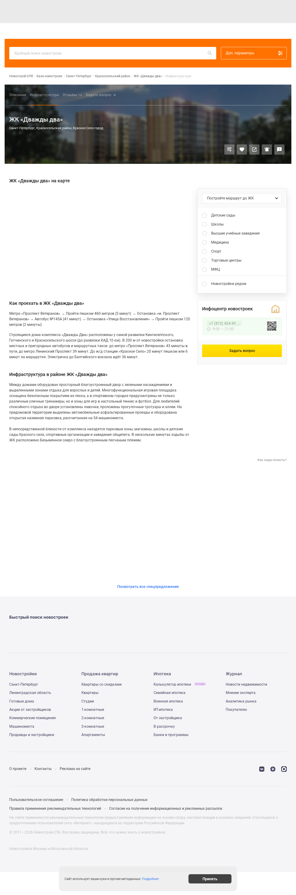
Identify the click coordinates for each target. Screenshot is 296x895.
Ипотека (150, 31)
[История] (241, 31)
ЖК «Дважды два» (148, 76)
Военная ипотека (168, 701)
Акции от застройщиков (30, 709)
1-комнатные (92, 709)
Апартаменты (93, 735)
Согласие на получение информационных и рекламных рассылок (165, 808)
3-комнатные (92, 726)
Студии (87, 701)
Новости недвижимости (246, 684)
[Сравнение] (229, 149)
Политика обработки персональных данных (109, 799)
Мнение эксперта (241, 692)
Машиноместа (21, 726)
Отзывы (72, 95)
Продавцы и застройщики (31, 735)
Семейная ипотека (169, 692)
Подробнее (150, 879)
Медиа (166, 31)
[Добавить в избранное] (242, 149)
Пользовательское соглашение (36, 799)
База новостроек (49, 76)
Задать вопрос (98, 95)
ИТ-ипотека (163, 709)
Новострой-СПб (21, 76)
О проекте (17, 769)
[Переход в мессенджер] (284, 769)
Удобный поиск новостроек (38, 53)
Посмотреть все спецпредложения (148, 586)
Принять (210, 879)
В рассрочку (164, 726)
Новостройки (77, 31)
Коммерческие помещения (32, 718)
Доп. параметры (240, 53)
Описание (17, 95)
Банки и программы (171, 735)
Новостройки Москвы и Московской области (48, 848)
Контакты (43, 769)
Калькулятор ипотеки (179, 684)
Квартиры (99, 31)
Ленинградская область (30, 692)
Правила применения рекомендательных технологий (55, 808)
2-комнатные (92, 718)
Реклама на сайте (75, 769)
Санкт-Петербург (79, 76)
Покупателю (236, 709)
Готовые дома (21, 701)
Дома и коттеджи (125, 31)
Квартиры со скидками (101, 684)
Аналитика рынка (241, 701)
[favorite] (251, 31)
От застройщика (168, 718)
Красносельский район (112, 76)
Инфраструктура (44, 95)
